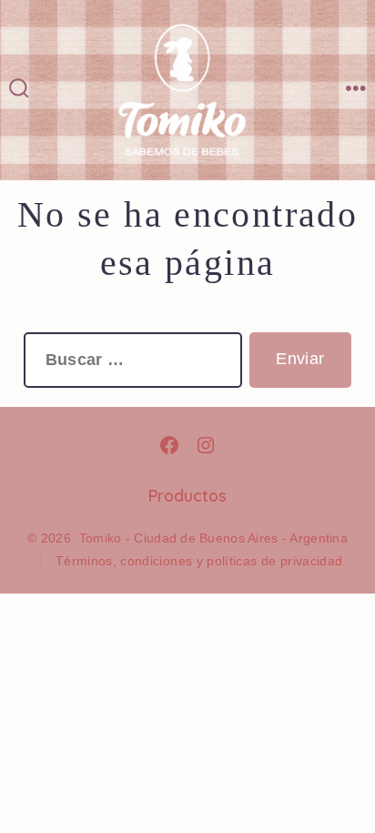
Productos (187, 495)
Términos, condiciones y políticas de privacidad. (201, 561)
